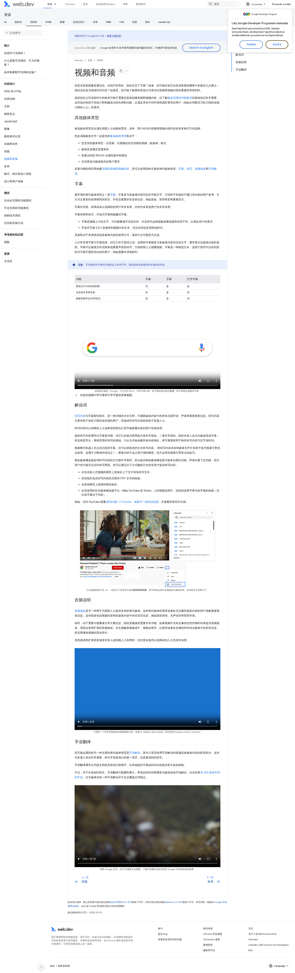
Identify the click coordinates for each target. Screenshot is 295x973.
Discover (70, 4)
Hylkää (251, 44)
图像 (62, 22)
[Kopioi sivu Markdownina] (121, 71)
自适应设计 (79, 22)
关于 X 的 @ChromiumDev (262, 933)
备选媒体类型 (118, 136)
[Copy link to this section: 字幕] (86, 184)
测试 (147, 22)
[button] (147, 395)
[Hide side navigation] (41, 966)
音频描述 (200, 169)
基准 (85, 4)
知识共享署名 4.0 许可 (121, 902)
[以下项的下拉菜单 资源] (56, 4)
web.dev (79, 60)
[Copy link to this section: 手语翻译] (94, 742)
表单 (95, 22)
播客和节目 (209, 950)
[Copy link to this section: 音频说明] (94, 600)
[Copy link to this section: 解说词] (90, 405)
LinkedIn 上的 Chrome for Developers (268, 944)
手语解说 (134, 753)
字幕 (181, 169)
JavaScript (164, 22)
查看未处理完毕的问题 (170, 939)
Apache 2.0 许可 (174, 902)
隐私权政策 (64, 965)
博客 (125, 4)
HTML (48, 22)
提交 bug (162, 933)
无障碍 (33, 22)
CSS (121, 22)
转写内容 (80, 416)
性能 (134, 22)
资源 (49, 4)
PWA (108, 22)
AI (5, 22)
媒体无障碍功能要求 (179, 98)
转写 (189, 169)
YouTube (252, 939)
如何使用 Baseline (105, 4)
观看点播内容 (114, 35)
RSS (250, 950)
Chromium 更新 (211, 939)
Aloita (277, 44)
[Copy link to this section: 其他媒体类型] (102, 118)
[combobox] (224, 4)
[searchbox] (23, 33)
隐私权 (18, 22)
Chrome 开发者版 (212, 933)
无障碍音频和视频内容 (115, 169)
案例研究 (141, 4)
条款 (52, 965)
